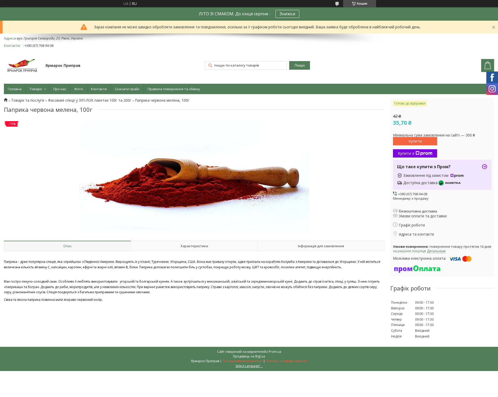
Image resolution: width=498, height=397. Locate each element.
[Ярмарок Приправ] (22, 66)
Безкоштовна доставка (418, 211)
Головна (15, 89)
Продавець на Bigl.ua (249, 356)
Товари (36, 89)
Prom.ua (275, 351)
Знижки (287, 14)
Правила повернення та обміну (174, 89)
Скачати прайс (127, 89)
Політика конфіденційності (286, 361)
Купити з (406, 153)
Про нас (59, 89)
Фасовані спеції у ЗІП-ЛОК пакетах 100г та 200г (89, 100)
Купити (415, 141)
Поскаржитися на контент (242, 361)
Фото (78, 89)
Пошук (300, 65)
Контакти (99, 89)
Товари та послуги (27, 100)
